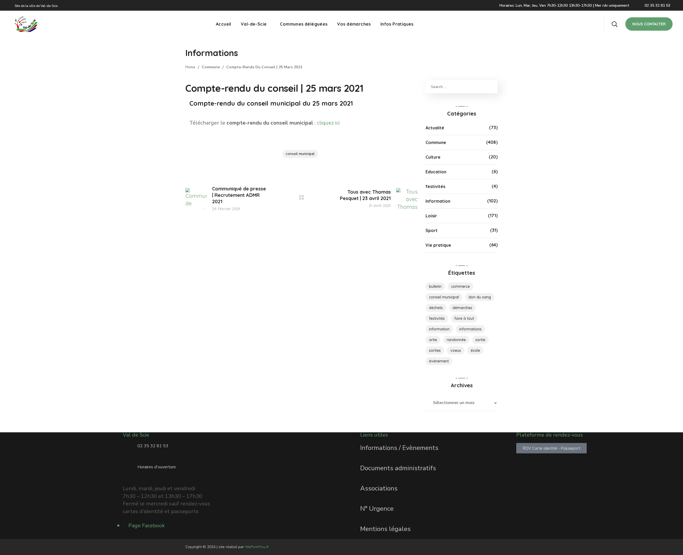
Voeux (455, 350)
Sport (432, 230)
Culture (433, 157)
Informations (470, 329)
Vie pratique (438, 245)
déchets (436, 307)
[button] (614, 24)
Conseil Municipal (300, 153)
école (475, 350)
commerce (460, 286)
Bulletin (435, 286)
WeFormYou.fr (257, 546)
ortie (433, 339)
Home (190, 67)
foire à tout (464, 318)
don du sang (479, 297)
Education (436, 171)
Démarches (462, 307)
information (439, 329)
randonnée (456, 339)
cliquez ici (328, 122)
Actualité (435, 127)
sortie (480, 339)
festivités (435, 186)
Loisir (431, 215)
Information (438, 201)
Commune (211, 67)
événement (439, 361)
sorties (435, 350)
